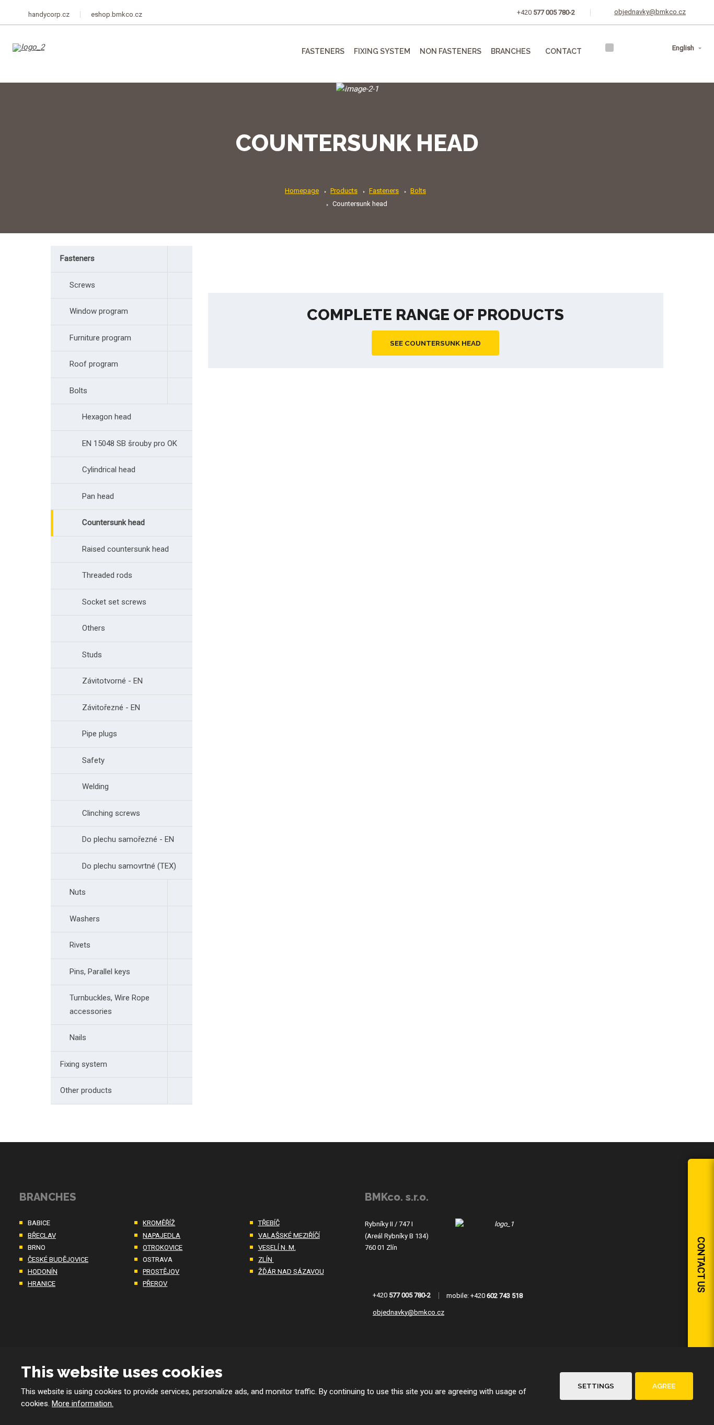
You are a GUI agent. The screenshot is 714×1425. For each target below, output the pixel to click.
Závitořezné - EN (111, 707)
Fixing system (382, 51)
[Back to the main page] (66, 54)
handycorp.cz (49, 14)
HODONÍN (42, 1271)
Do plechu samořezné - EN (128, 839)
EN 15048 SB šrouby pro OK (129, 443)
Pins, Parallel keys (100, 971)
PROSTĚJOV (161, 1271)
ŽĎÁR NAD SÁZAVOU (291, 1271)
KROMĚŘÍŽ (159, 1223)
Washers (85, 919)
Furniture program (100, 338)
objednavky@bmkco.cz (408, 1312)
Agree (663, 1386)
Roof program (94, 364)
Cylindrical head (108, 469)
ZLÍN (266, 1259)
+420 (402, 1295)
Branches (511, 51)
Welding (95, 786)
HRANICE (41, 1283)
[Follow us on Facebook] (609, 47)
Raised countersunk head (125, 549)
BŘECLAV (42, 1235)
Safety (93, 760)
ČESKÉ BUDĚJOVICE (58, 1259)
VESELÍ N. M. (277, 1247)
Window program (99, 311)
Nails (78, 1037)
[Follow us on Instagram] (623, 47)
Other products (86, 1090)
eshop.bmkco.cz (116, 14)
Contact (563, 51)
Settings (596, 1386)
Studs (92, 654)
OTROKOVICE (162, 1247)
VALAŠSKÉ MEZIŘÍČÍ (289, 1235)
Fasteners (323, 51)
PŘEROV (155, 1283)
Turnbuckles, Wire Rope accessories (109, 1004)
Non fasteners (450, 51)
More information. (82, 1403)
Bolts (78, 390)
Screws (82, 285)
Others (93, 628)
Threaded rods (107, 575)
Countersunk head (113, 522)
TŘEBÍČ (269, 1223)
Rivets (80, 945)
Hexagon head (106, 416)
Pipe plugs (99, 733)
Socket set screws (114, 602)
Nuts (78, 892)
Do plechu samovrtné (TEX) (129, 866)
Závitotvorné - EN (112, 681)
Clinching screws (111, 813)
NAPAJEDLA (161, 1235)
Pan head (98, 496)
